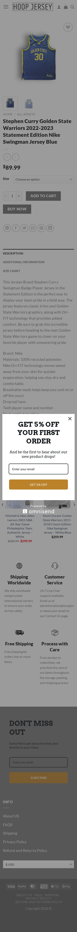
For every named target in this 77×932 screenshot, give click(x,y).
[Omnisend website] (38, 509)
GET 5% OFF (38, 484)
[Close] (70, 418)
